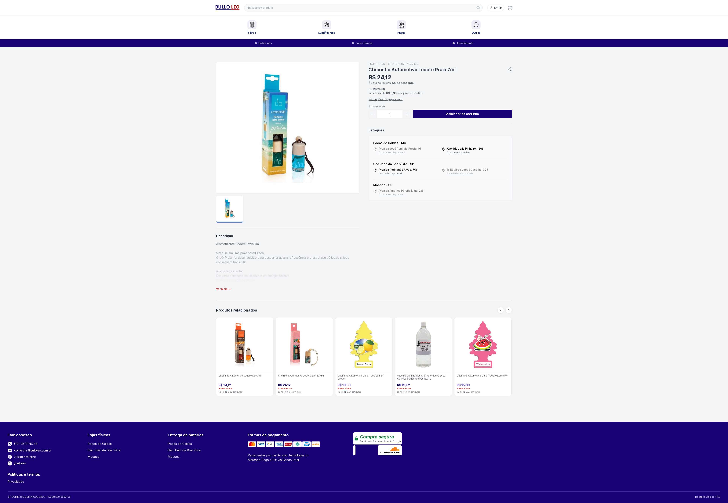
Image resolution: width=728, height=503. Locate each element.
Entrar (498, 7)
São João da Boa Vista (104, 450)
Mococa (93, 456)
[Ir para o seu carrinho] (510, 7)
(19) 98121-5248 (25, 444)
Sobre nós (265, 43)
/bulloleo (19, 463)
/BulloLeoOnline (24, 457)
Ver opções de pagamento (385, 99)
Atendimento (465, 43)
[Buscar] (478, 8)
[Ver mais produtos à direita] (508, 310)
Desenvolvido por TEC (707, 496)
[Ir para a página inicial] (227, 7)
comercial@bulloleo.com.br (32, 450)
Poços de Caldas (100, 444)
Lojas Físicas (364, 43)
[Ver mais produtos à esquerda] (500, 310)
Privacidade (16, 481)
